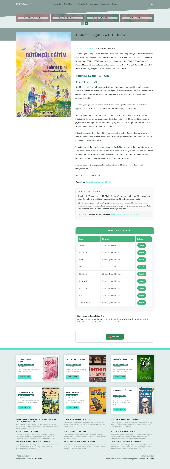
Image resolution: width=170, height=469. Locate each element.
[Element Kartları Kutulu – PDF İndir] (97, 368)
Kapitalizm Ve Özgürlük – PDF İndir (124, 431)
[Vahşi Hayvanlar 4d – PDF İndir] (97, 400)
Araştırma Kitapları (26, 395)
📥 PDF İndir (114, 336)
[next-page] (86, 23)
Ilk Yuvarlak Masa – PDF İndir (27, 431)
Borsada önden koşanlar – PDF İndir (99, 182)
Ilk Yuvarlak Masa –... (137, 18)
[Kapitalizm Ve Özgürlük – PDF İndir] (145, 400)
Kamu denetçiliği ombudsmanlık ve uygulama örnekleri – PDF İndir (130, 459)
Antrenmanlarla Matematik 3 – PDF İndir (126, 214)
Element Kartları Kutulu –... (67, 18)
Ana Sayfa (78, 48)
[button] (152, 4)
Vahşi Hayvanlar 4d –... (75, 392)
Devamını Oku (25, 376)
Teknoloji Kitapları (73, 364)
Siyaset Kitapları (120, 395)
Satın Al (141, 245)
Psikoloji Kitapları (120, 364)
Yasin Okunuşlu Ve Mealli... (33, 18)
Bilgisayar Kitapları (26, 364)
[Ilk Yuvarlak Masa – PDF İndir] (50, 400)
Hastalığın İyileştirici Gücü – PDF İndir (125, 419)
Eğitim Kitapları (89, 48)
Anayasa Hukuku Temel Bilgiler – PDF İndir (79, 441)
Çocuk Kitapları (72, 395)
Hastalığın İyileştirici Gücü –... (102, 18)
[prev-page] (82, 23)
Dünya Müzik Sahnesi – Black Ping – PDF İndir (33, 441)
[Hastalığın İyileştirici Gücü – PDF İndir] (145, 368)
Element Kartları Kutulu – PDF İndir (77, 419)
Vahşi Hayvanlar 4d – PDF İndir (75, 431)
